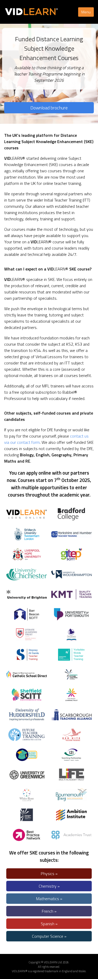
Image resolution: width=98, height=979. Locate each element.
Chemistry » (49, 886)
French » (49, 911)
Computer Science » (49, 936)
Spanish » (49, 924)
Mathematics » (49, 898)
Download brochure (49, 107)
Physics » (49, 873)
